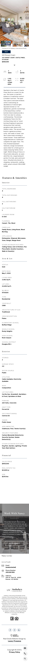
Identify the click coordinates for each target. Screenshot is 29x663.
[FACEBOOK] (10, 630)
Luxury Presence (14, 641)
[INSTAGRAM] (14, 630)
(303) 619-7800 (10, 572)
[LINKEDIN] (18, 630)
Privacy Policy (14, 652)
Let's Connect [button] (14, 543)
